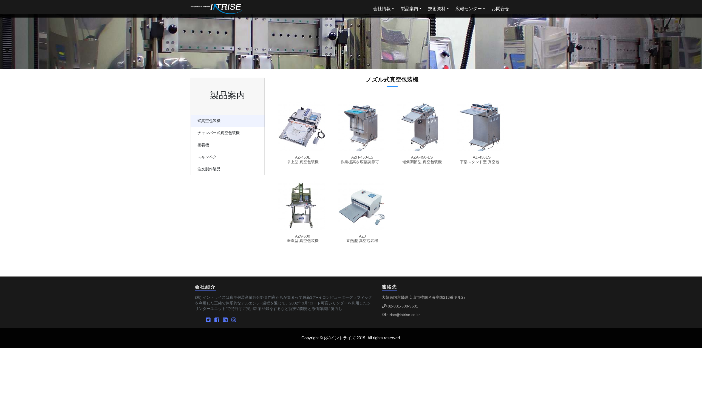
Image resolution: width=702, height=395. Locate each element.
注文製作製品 (208, 169)
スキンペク (207, 157)
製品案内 (409, 8)
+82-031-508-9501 (402, 306)
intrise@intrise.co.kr (403, 314)
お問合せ (500, 8)
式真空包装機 (208, 121)
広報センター (468, 8)
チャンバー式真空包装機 (218, 133)
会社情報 (382, 8)
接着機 (203, 145)
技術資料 (437, 8)
